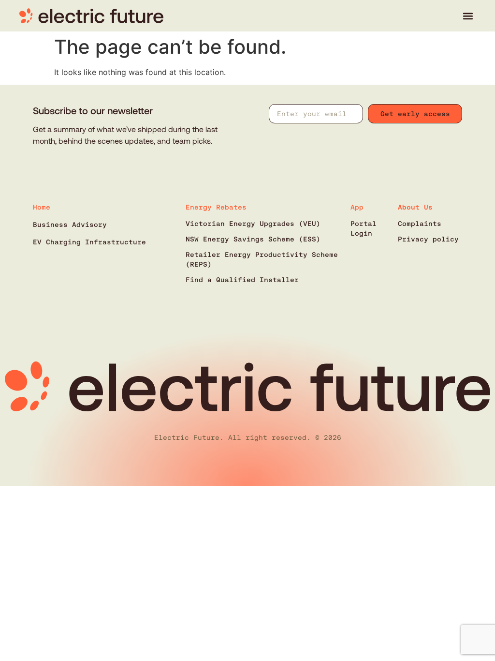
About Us (415, 207)
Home (41, 207)
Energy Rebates (216, 207)
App (357, 207)
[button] (468, 16)
